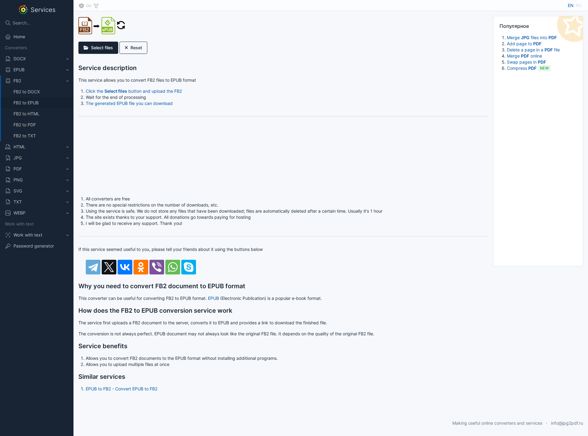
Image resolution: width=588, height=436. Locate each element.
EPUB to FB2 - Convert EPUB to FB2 (121, 388)
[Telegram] (93, 267)
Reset (136, 47)
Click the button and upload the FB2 (134, 91)
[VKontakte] (125, 267)
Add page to (524, 43)
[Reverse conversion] (121, 24)
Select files (102, 47)
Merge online (524, 55)
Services (43, 9)
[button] (37, 58)
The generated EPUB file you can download (129, 103)
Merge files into (532, 37)
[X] (109, 267)
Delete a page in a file (533, 49)
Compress (528, 68)
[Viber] (156, 267)
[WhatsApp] (172, 267)
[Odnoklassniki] (141, 267)
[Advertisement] (538, 168)
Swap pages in (526, 62)
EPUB (213, 298)
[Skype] (188, 267)
